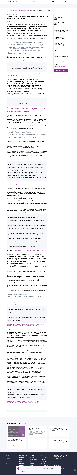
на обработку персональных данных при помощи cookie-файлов (36, 468)
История (31, 465)
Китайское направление (45, 465)
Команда (29, 6)
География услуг (21, 6)
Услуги (15, 6)
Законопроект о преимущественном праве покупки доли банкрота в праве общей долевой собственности (61, 31)
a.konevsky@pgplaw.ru (61, 25)
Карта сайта (8, 458)
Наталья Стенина (61, 17)
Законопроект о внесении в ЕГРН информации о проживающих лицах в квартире (61, 49)
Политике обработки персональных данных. (42, 469)
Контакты (49, 6)
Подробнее (23, 471)
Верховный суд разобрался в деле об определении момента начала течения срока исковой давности (61, 60)
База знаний (35, 6)
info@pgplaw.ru (19, 1)
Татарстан (43, 463)
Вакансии (32, 463)
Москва (42, 455)
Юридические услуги (23, 455)
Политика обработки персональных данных (10, 464)
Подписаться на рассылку (61, 70)
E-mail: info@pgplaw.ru (57, 463)
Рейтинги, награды (33, 459)
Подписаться (68, 1)
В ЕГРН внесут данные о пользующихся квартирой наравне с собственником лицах (28, 250)
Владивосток (43, 461)
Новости (31, 461)
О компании (8, 6)
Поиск (54, 1)
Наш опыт (32, 457)
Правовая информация (10, 461)
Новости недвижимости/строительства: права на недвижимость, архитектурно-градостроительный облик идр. (16, 440)
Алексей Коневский (62, 22)
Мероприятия (42, 6)
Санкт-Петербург (44, 457)
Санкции (20, 459)
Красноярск (43, 459)
